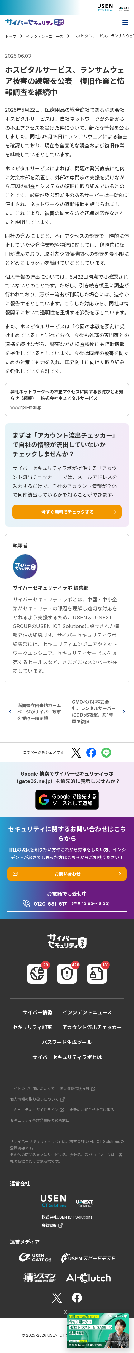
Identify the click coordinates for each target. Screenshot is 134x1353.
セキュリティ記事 (32, 1027)
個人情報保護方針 (74, 1088)
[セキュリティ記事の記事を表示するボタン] (97, 974)
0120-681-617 (50, 904)
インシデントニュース (87, 1012)
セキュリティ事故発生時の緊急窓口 (39, 1120)
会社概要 (49, 1225)
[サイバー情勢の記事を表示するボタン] (37, 974)
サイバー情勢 (37, 1012)
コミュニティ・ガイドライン (34, 1109)
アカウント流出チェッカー (92, 1027)
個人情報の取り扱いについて (34, 1099)
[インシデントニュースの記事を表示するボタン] (67, 974)
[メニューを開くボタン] (125, 22)
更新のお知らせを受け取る (91, 1109)
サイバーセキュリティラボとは (67, 1057)
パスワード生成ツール (67, 1042)
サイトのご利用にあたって (32, 1088)
